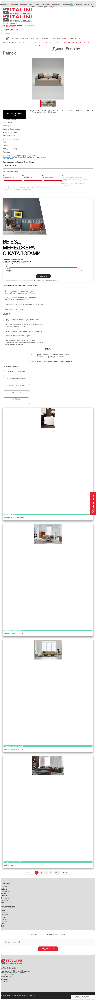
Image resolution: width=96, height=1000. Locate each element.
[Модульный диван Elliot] (48, 807)
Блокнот (77, 996)
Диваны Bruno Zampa (11, 129)
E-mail (7, 269)
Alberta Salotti (17, 634)
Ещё (2, 902)
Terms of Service (50, 280)
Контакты (31, 7)
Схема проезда (10, 26)
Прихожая (4, 919)
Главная (14, 4)
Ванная (3, 924)
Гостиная (16, 399)
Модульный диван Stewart (13, 746)
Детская (4, 921)
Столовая (4, 915)
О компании (66, 4)
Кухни (3, 917)
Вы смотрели (79, 998)
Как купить (45, 4)
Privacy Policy (37, 280)
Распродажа (34, 4)
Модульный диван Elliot (12, 862)
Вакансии (56, 4)
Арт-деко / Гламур (10, 149)
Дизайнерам (42, 7)
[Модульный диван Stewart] (48, 692)
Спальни (4, 912)
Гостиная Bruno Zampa (16, 378)
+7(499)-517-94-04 (81, 4)
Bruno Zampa (8, 122)
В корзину (28, 177)
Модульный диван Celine (13, 630)
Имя (6, 266)
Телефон (8, 271)
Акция (52, 7)
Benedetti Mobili (17, 518)
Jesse (13, 865)
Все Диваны (16, 392)
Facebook (4, 982)
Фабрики (23, 4)
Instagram (4, 979)
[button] (91, 79)
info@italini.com (50, 112)
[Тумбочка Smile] (48, 460)
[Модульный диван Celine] (48, 576)
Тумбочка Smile (9, 514)
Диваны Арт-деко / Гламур (16, 385)
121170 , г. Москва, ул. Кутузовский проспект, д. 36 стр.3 (18, 24)
